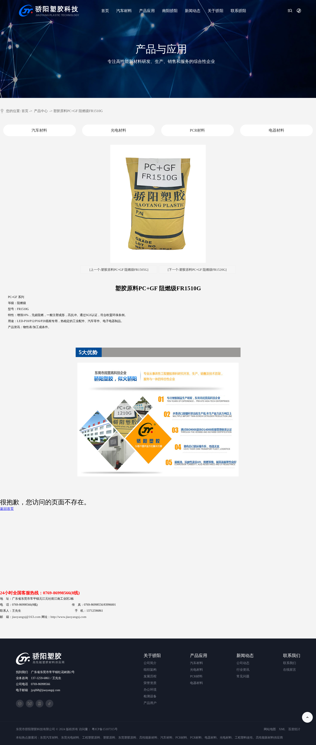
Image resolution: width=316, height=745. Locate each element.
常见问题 (193, 49)
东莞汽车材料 (49, 737)
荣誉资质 (215, 58)
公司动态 (193, 32)
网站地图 (270, 729)
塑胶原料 (109, 737)
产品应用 (147, 11)
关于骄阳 (215, 11)
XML (282, 729)
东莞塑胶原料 (127, 737)
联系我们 (289, 663)
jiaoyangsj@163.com (26, 617)
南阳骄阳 (170, 11)
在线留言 (289, 669)
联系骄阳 (238, 11)
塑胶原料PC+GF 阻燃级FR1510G (78, 111)
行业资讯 (193, 41)
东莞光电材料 (70, 737)
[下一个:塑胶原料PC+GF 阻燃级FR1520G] (197, 269)
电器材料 (147, 58)
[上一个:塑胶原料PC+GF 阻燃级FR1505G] (118, 269)
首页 (105, 11)
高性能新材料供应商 (269, 737)
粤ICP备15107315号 (105, 729)
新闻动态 (192, 11)
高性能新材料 (148, 737)
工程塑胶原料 (91, 737)
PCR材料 (147, 49)
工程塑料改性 (244, 737)
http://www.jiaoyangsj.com (68, 617)
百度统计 (294, 729)
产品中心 (41, 111)
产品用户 (215, 84)
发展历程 (215, 49)
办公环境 (215, 66)
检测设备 (215, 75)
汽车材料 (124, 11)
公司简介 (215, 32)
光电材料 (147, 41)
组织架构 (215, 41)
